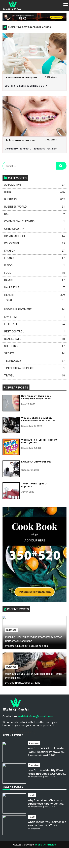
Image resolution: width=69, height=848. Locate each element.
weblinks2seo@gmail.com (35, 716)
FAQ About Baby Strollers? (36, 461)
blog (34, 192)
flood (34, 265)
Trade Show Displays (34, 368)
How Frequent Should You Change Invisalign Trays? (36, 397)
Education (34, 243)
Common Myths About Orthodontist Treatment (31, 148)
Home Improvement (34, 309)
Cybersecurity (34, 228)
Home (11, 27)
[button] (65, 5)
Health (34, 294)
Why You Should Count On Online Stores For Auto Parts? (38, 419)
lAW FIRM (34, 316)
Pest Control (34, 331)
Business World (34, 206)
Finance (34, 258)
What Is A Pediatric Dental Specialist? (26, 86)
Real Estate (34, 338)
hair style (34, 287)
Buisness (34, 199)
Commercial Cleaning (34, 221)
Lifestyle (34, 324)
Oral (34, 300)
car (34, 214)
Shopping (34, 346)
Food (34, 272)
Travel (34, 375)
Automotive (34, 184)
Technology (34, 360)
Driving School (34, 236)
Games (34, 280)
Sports (34, 353)
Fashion (34, 250)
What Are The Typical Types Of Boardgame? (39, 441)
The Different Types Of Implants (34, 485)
